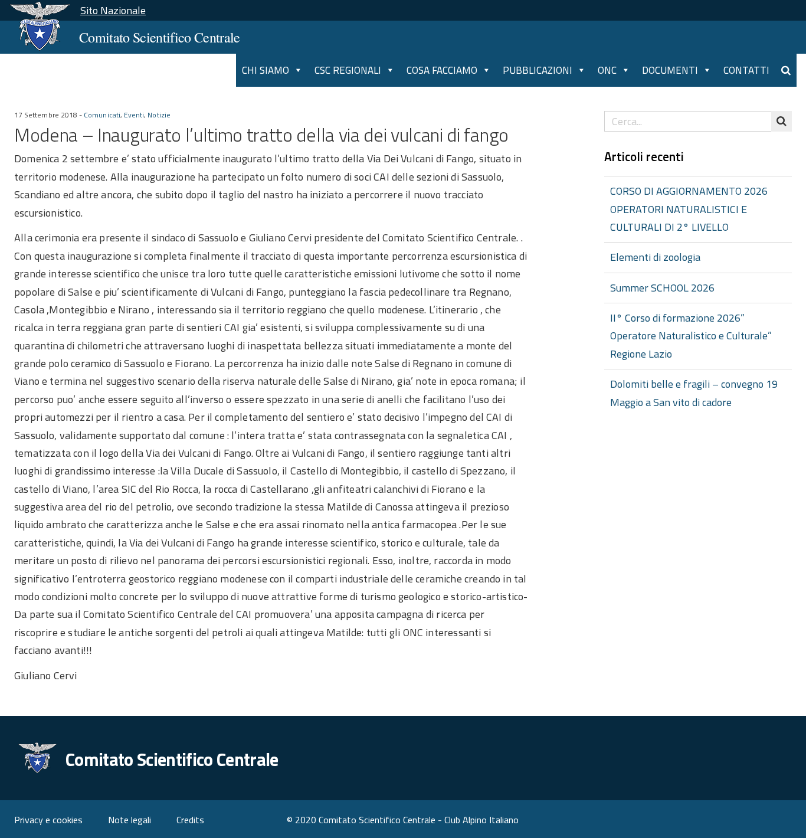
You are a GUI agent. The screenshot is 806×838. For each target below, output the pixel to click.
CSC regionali (347, 70)
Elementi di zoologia (655, 257)
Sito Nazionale (113, 10)
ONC (607, 70)
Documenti (670, 70)
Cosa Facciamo (442, 70)
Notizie (159, 115)
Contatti (746, 70)
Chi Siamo (265, 70)
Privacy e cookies (48, 820)
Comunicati (102, 115)
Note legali (129, 820)
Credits (190, 820)
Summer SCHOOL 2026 (662, 288)
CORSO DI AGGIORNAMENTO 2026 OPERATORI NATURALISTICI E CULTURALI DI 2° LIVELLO (689, 209)
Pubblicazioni (537, 70)
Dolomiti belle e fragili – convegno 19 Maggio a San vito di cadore (694, 393)
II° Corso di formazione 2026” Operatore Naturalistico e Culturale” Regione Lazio (691, 336)
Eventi (134, 115)
